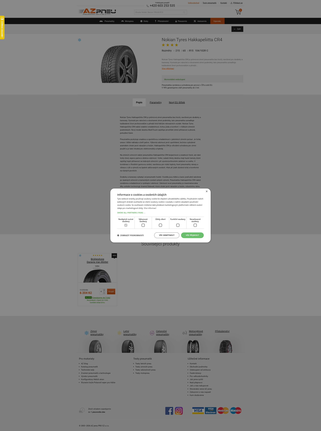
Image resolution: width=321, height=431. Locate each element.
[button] (160, 212)
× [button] (207, 191)
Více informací (150, 208)
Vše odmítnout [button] (166, 235)
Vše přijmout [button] (192, 235)
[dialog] (160, 215)
